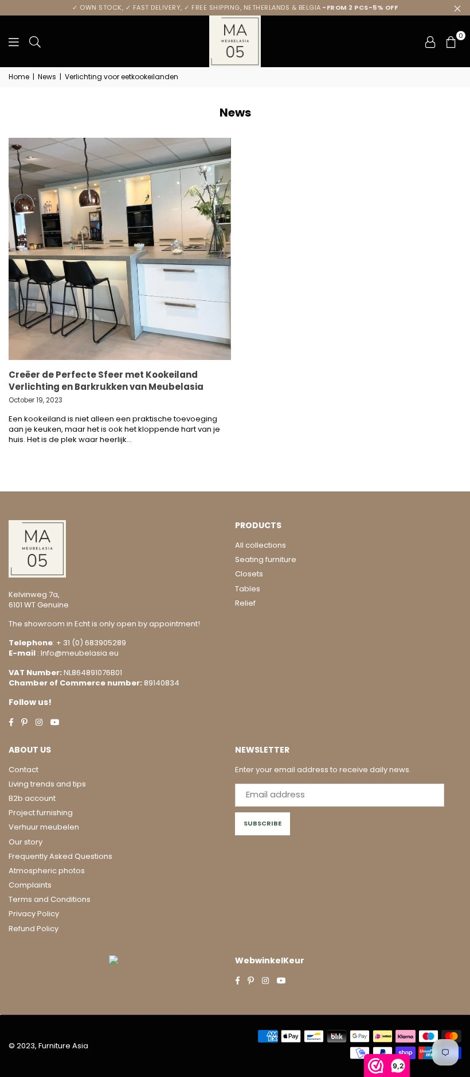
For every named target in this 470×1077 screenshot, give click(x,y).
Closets (249, 573)
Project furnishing (41, 812)
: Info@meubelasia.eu (77, 653)
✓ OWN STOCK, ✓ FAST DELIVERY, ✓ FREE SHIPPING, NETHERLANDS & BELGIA (235, 7)
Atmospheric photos (47, 870)
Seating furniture (265, 559)
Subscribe (262, 823)
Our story (25, 841)
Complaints (30, 885)
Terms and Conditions (50, 899)
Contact (23, 769)
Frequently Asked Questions (60, 856)
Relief (245, 603)
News (47, 77)
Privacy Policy (34, 913)
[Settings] (430, 41)
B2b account (32, 798)
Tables (247, 588)
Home (19, 77)
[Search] (35, 41)
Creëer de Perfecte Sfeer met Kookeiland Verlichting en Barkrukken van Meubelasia (106, 381)
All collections (260, 545)
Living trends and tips (47, 783)
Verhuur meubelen (44, 827)
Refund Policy (33, 928)
